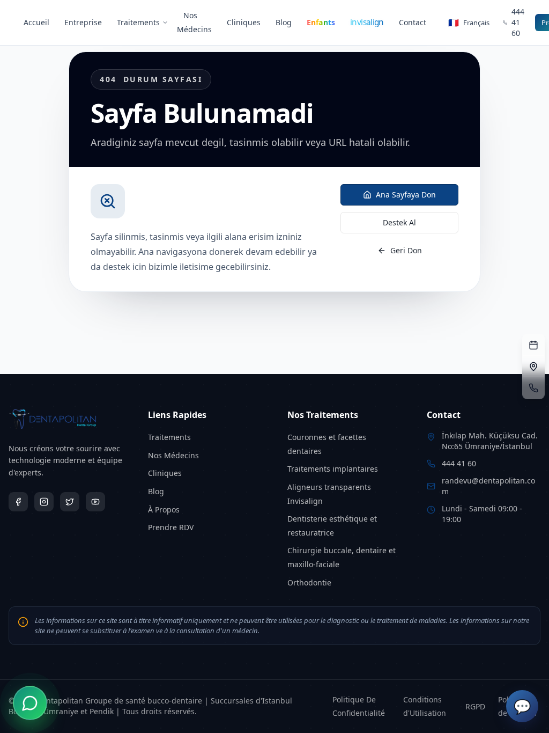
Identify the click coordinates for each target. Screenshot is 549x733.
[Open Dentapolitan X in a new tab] (69, 501)
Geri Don (406, 250)
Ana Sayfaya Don (406, 194)
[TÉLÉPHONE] (533, 388)
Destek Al (399, 222)
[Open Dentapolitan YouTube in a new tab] (95, 501)
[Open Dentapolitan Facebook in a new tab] (18, 501)
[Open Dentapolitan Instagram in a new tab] (44, 501)
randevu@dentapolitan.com (488, 485)
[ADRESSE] (533, 366)
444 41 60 (459, 463)
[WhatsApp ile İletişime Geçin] (30, 703)
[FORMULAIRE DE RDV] (533, 345)
